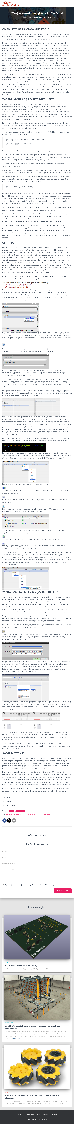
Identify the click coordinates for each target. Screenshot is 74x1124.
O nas (19, 1115)
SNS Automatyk (41, 814)
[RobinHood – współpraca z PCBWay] (37, 937)
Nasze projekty (29, 1115)
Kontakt (45, 1115)
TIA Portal (50, 814)
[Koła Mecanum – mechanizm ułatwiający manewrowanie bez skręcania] (37, 1067)
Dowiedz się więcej (16, 1038)
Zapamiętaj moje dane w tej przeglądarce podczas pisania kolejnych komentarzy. (29, 885)
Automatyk (9, 814)
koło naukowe (31, 814)
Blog (12, 811)
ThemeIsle (45, 1119)
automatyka (17, 814)
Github (24, 814)
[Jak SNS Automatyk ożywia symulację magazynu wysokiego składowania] (37, 997)
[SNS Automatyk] (11, 3)
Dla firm (54, 1115)
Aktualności (9, 1023)
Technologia (20, 811)
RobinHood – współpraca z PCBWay (21, 965)
